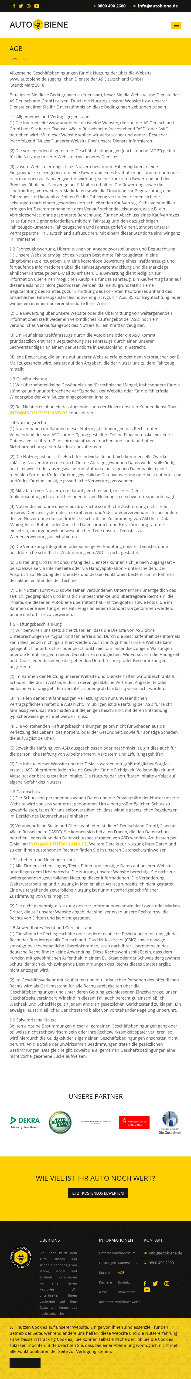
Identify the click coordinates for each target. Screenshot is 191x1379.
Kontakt (124, 1282)
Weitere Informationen (95, 1371)
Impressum (127, 1253)
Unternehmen (108, 1253)
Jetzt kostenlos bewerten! (98, 1193)
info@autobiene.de (158, 6)
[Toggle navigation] (176, 25)
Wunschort (126, 1292)
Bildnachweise (127, 1302)
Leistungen (107, 1263)
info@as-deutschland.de (39, 413)
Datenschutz (127, 1263)
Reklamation (108, 1302)
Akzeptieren (25, 1363)
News (103, 1292)
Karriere (105, 1282)
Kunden (105, 1272)
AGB (121, 1272)
